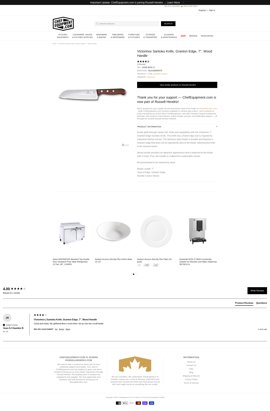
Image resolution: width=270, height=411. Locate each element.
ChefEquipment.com (63, 23)
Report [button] (61, 329)
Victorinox (151, 77)
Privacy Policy (191, 379)
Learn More (173, 2)
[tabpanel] (72, 238)
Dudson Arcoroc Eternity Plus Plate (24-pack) (154, 260)
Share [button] (68, 329)
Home (55, 43)
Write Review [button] (257, 290)
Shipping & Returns (191, 376)
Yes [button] (56, 329)
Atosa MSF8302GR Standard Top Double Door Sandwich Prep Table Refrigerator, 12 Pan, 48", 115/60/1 (71, 261)
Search (168, 23)
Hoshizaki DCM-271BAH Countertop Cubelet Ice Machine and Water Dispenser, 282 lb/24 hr (198, 261)
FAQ (191, 369)
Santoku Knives (160, 74)
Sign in (212, 10)
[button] (177, 63)
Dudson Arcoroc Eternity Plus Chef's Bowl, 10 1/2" (113, 260)
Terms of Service (191, 383)
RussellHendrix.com (208, 108)
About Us (191, 362)
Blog (191, 372)
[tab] (244, 304)
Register (202, 10)
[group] (17, 288)
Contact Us (191, 365)
